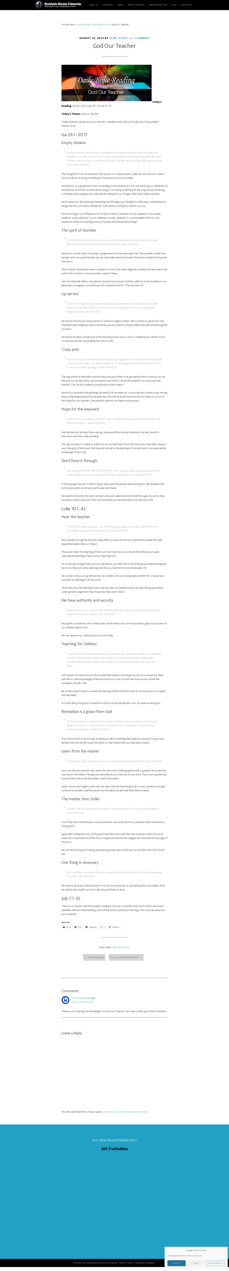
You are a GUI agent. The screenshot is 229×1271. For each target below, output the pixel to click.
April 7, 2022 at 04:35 (83, 1002)
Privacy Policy (126, 1262)
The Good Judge (94, 957)
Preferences (216, 1263)
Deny (196, 1263)
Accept (176, 1263)
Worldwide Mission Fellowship (59, 5)
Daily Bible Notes (121, 947)
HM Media (150, 1262)
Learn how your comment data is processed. (125, 1112)
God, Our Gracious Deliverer (126, 957)
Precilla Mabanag (81, 998)
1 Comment (141, 38)
